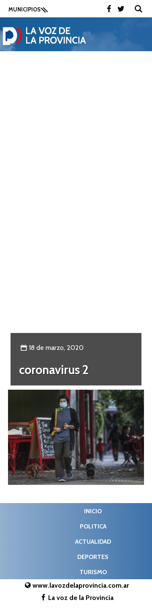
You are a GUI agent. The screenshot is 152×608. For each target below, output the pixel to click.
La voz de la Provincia (81, 598)
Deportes (93, 557)
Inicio (93, 511)
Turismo (93, 572)
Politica (93, 526)
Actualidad (93, 541)
